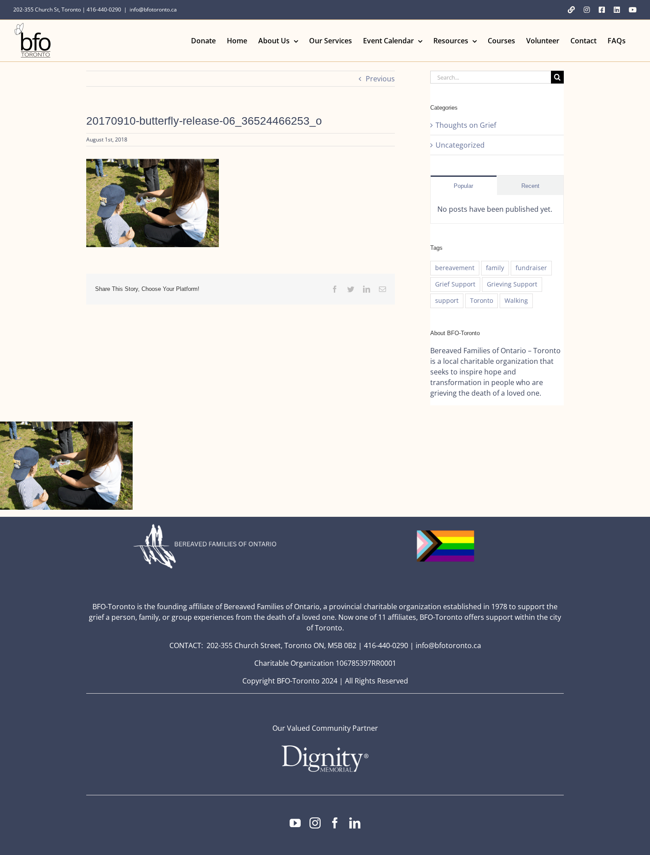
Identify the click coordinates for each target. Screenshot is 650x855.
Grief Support (455, 284)
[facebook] (334, 822)
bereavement (454, 267)
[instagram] (315, 822)
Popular (463, 186)
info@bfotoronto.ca (153, 9)
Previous (380, 79)
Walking (516, 300)
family (495, 267)
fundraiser (531, 267)
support (447, 300)
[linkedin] (354, 822)
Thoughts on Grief (466, 125)
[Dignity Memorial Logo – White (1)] (325, 748)
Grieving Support (512, 284)
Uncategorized (460, 145)
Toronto (481, 300)
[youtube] (295, 822)
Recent (530, 186)
